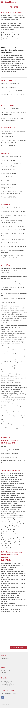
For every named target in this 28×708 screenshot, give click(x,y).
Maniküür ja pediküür (18, 647)
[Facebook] (2, 697)
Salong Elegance (10, 2)
